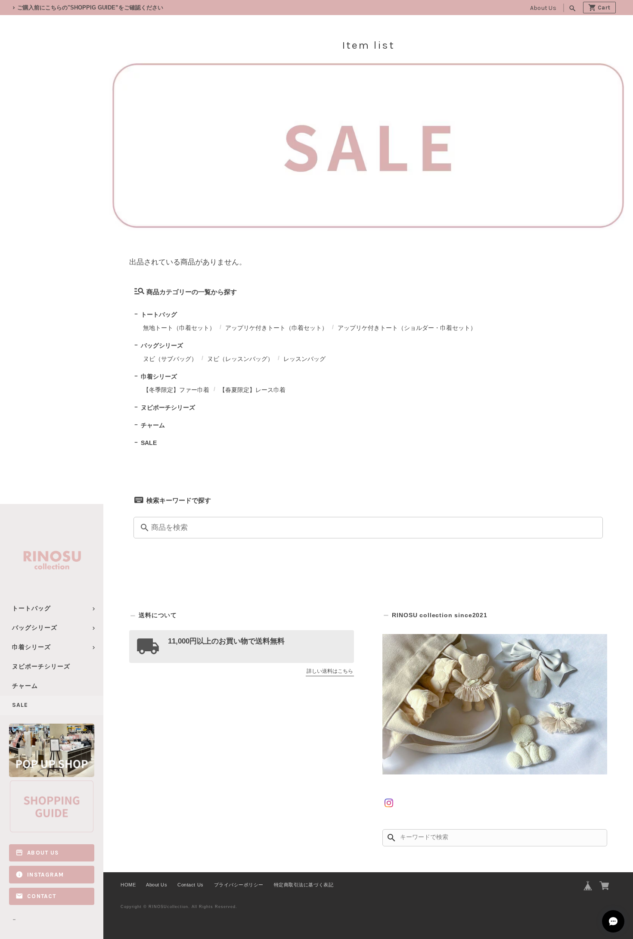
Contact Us (190, 884)
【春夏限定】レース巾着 (252, 389)
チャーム (25, 686)
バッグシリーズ (34, 627)
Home (137, 171)
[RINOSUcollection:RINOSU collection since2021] (494, 704)
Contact (41, 896)
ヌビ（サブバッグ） (170, 358)
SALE (20, 705)
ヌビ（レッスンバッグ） (240, 358)
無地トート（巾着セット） (179, 327)
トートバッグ (31, 608)
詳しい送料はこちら (330, 671)
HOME (128, 884)
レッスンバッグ (304, 358)
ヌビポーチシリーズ (41, 666)
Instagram (45, 874)
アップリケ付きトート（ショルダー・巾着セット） (407, 327)
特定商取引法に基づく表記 (303, 884)
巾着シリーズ (31, 647)
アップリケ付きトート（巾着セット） (276, 327)
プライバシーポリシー (239, 884)
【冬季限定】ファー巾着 (176, 389)
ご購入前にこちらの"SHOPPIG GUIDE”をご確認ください (90, 8)
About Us (543, 8)
